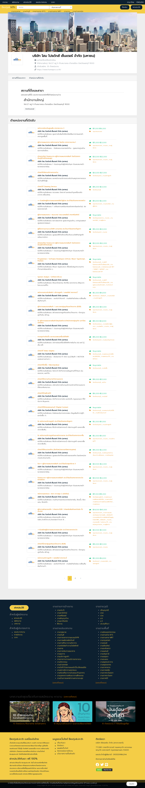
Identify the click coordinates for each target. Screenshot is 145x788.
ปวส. (102, 613)
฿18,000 (96, 187)
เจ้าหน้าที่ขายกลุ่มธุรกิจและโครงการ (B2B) (52, 544)
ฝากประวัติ (27, 2)
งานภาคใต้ (104, 678)
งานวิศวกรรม (62, 662)
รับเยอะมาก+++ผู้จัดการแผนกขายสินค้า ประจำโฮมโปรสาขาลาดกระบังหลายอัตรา (60, 479)
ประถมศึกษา (104, 623)
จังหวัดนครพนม (97, 324)
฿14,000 (96, 201)
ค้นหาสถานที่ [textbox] (59, 7)
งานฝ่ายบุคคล (109, 455)
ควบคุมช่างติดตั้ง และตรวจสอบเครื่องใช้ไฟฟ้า (53, 336)
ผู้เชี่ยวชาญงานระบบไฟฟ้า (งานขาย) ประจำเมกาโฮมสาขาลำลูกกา (59, 229)
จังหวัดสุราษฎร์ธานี (98, 497)
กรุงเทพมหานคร (97, 131)
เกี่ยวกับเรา (61, 742)
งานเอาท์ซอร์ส (62, 621)
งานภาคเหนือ (105, 670)
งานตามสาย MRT (54, 11)
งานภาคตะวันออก (106, 672)
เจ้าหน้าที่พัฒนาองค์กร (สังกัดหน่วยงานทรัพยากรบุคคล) (57, 449)
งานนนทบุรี (104, 651)
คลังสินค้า (103, 296)
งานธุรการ (61, 653)
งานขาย (67, 11)
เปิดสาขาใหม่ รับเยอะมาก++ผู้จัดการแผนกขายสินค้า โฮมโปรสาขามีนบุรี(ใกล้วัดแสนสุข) (59, 157)
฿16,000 (102, 128)
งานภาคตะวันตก (106, 675)
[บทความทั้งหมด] (70, 696)
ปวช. (102, 615)
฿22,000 (103, 157)
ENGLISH (140, 2)
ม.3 (101, 621)
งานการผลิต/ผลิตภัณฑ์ (65, 640)
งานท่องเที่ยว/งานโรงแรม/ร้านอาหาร (71, 672)
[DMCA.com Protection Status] (104, 769)
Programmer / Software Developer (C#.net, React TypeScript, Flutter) (61, 260)
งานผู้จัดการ (102, 220)
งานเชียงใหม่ (105, 645)
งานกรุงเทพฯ (105, 640)
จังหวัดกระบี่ (96, 296)
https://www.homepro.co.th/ (49, 69)
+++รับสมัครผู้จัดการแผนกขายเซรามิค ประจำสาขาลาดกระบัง (57, 529)
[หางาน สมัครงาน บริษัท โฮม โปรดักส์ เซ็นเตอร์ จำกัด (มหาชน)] (17, 59)
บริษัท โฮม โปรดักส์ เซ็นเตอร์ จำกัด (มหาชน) (63, 55)
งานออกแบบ (96, 504)
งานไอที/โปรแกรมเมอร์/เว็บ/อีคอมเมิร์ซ (71, 667)
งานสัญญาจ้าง (63, 618)
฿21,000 (103, 530)
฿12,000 (96, 293)
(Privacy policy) (90, 783)
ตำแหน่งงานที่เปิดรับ (36, 78)
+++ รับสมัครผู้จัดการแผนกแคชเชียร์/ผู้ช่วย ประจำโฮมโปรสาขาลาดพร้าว (61, 200)
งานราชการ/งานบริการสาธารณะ (69, 659)
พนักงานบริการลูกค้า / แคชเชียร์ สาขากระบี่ (52, 558)
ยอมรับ (131, 784)
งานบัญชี (26, 11)
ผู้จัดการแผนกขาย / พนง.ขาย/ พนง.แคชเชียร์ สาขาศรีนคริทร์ (58, 215)
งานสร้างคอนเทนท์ (101, 413)
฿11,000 (96, 128)
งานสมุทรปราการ (106, 662)
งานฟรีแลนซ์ (61, 615)
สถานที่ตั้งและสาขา (18, 78)
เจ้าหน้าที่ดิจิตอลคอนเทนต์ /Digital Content (53, 407)
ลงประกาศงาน (41, 2)
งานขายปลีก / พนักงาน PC (100, 522)
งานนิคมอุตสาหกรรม (107, 632)
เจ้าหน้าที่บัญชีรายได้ (44, 393)
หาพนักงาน (18, 634)
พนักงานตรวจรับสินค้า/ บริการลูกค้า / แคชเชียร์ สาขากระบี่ (57, 292)
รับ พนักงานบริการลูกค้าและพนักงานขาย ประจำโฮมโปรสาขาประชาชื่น (61, 435)
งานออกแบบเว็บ (105, 356)
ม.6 (101, 618)
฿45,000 (103, 509)
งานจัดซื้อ (104, 368)
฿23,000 (103, 142)
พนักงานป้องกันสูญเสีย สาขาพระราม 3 (51, 128)
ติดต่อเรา (60, 745)
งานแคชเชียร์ (106, 204)
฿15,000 (96, 142)
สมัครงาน (15, 2)
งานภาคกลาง (105, 667)
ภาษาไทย (130, 2)
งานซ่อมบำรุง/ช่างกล (108, 340)
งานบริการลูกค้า (107, 176)
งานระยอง (104, 659)
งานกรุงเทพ (15, 11)
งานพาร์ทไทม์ (62, 613)
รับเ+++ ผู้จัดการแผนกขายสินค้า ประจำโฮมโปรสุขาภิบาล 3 (57, 463)
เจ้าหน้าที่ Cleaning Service (47, 186)
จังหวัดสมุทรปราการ (98, 218)
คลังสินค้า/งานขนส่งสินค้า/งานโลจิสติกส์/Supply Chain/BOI (103, 517)
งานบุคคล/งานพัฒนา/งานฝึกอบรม (70, 675)
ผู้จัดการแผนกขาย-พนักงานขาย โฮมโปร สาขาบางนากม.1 (57, 142)
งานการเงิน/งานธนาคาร (66, 651)
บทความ (17, 623)
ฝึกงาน (59, 623)
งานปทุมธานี (104, 653)
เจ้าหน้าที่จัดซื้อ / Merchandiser (48, 365)
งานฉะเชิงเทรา (105, 648)
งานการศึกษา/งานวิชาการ (67, 643)
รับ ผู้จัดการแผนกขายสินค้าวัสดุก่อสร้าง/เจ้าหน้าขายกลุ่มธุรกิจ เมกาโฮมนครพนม (62, 322)
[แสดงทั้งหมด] (58, 682)
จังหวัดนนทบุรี (29, 109)
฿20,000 (96, 157)
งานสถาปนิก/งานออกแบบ (67, 670)
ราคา (53, 2)
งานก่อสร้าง (100, 326)
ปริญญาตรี (104, 610)
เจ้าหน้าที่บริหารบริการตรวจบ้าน (48, 172)
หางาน (5, 2)
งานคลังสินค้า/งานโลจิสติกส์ (67, 645)
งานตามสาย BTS (39, 11)
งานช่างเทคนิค (78, 11)
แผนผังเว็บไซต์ (62, 748)
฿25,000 (103, 307)
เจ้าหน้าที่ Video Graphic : (46, 351)
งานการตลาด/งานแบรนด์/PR (68, 637)
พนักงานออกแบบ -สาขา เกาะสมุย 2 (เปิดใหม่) (53, 494)
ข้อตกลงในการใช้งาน (65, 751)
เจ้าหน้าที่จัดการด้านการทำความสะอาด (50, 379)
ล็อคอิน (124, 7)
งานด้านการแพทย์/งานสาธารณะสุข (70, 678)
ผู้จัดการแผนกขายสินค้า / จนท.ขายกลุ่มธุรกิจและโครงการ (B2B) (59, 306)
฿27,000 (103, 173)
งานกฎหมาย (61, 632)
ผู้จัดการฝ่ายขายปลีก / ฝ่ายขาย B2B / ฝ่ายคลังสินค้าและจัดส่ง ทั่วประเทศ (60, 510)
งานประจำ (61, 610)
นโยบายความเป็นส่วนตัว (66, 753)
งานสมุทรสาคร (105, 664)
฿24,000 (103, 321)
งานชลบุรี (103, 643)
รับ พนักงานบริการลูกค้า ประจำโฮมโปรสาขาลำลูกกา (55, 421)
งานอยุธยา (104, 656)
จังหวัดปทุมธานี (97, 176)
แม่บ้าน (104, 382)
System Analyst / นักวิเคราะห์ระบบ (50, 277)
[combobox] (33, 7)
